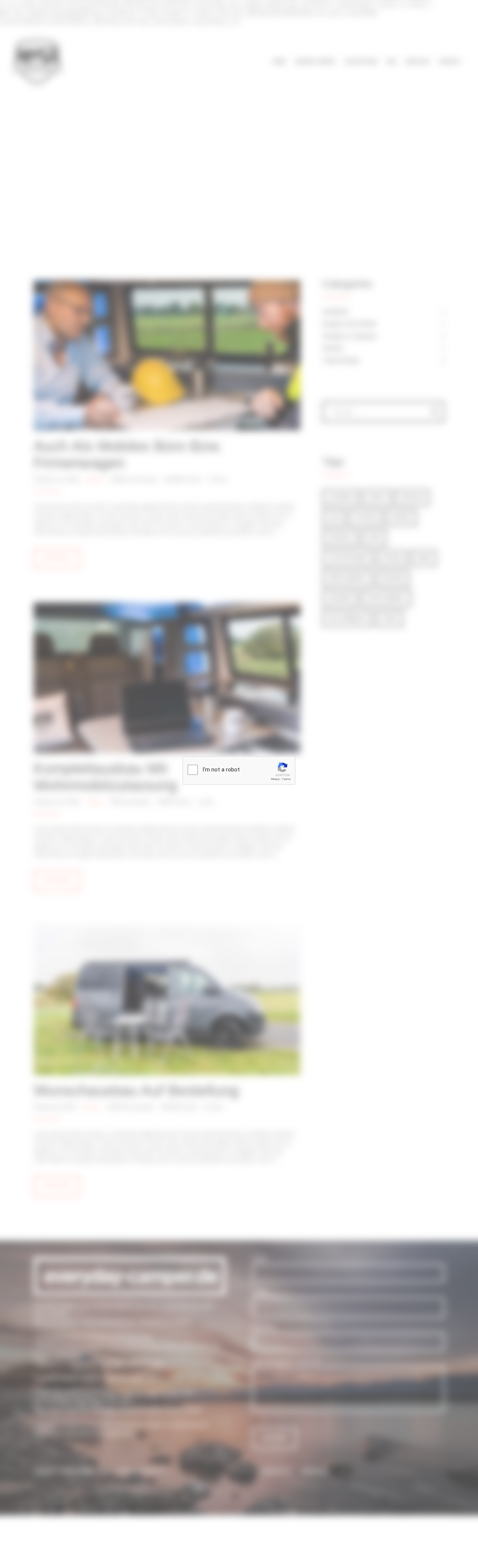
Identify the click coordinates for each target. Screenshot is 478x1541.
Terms (286, 779)
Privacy (275, 779)
